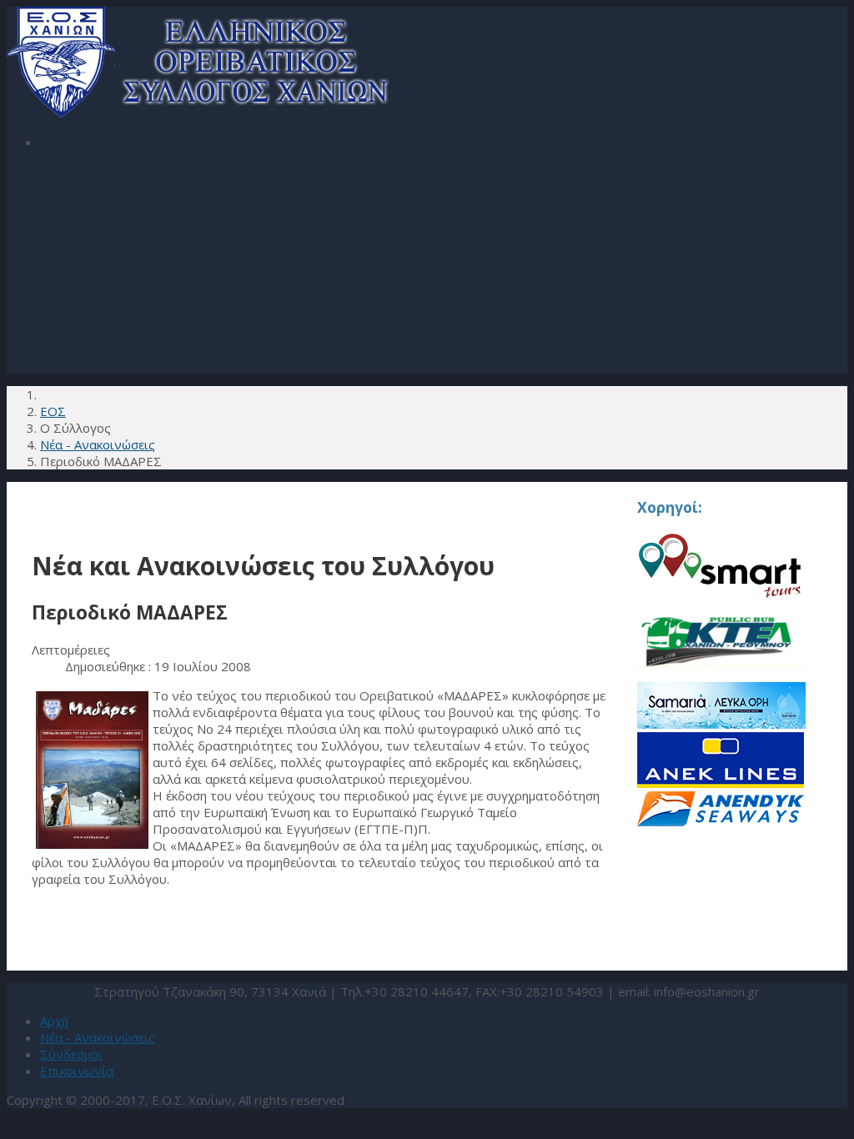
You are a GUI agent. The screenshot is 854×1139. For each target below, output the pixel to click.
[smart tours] (719, 594)
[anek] (720, 783)
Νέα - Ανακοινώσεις (97, 1037)
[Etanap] (721, 723)
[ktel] (720, 673)
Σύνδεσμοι (71, 1054)
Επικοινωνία (76, 1070)
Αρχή (54, 1020)
